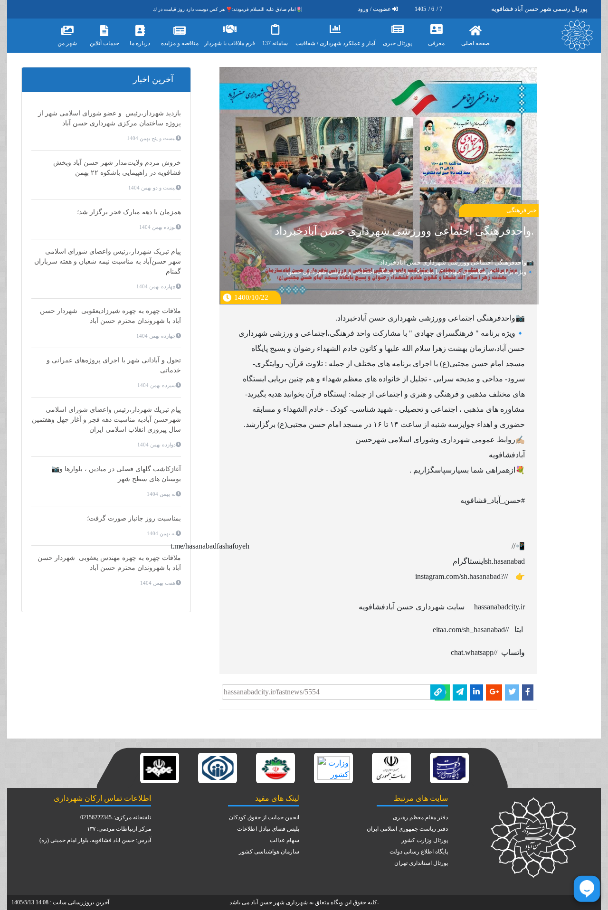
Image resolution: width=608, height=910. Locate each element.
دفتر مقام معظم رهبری (420, 817)
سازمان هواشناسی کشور (269, 851)
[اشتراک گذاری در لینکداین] (476, 692)
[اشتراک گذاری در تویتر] (512, 692)
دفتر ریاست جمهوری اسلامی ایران (407, 828)
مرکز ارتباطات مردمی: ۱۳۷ (119, 828)
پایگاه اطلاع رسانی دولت (419, 851)
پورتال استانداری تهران (421, 863)
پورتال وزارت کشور (424, 840)
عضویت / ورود (374, 9)
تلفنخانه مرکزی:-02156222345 (115, 817)
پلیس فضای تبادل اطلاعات (268, 828)
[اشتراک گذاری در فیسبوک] (527, 692)
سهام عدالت (284, 840)
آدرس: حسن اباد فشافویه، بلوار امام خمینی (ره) (95, 840)
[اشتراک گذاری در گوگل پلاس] (494, 692)
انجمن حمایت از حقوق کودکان (264, 817)
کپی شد (337, 682)
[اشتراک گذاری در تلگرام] (460, 692)
